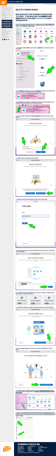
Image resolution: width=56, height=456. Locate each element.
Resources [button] (23, 4)
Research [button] (20, 4)
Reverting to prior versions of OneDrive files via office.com (7, 15)
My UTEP (46, 4)
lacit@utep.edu (41, 18)
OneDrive (34, 6)
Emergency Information (21, 448)
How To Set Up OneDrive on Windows (7, 8)
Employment (19, 450)
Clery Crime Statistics (21, 447)
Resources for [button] (49, 4)
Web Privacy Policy (40, 451)
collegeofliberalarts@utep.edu (6, 36)
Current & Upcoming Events (7, 22)
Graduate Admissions (7, 27)
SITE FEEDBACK (37, 452)
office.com (32, 413)
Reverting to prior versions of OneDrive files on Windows (7, 13)
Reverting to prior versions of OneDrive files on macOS (7, 18)
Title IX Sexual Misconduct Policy (42, 447)
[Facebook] (2, 39)
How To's (30, 6)
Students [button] (27, 4)
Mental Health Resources (21, 451)
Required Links (30, 448)
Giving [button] (30, 4)
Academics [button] (11, 4)
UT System (39, 448)
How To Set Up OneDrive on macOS (6, 9)
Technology (26, 6)
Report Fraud (29, 447)
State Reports (29, 450)
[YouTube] (6, 39)
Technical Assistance (7, 20)
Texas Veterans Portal (31, 451)
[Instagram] (8, 39)
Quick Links (53, 4)
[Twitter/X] (4, 39)
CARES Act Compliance (21, 446)
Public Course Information (31, 446)
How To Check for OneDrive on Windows (6, 11)
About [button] (8, 4)
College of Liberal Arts (15, 1)
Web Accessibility (40, 450)
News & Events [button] (16, 4)
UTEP (16, 6)
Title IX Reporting (40, 446)
